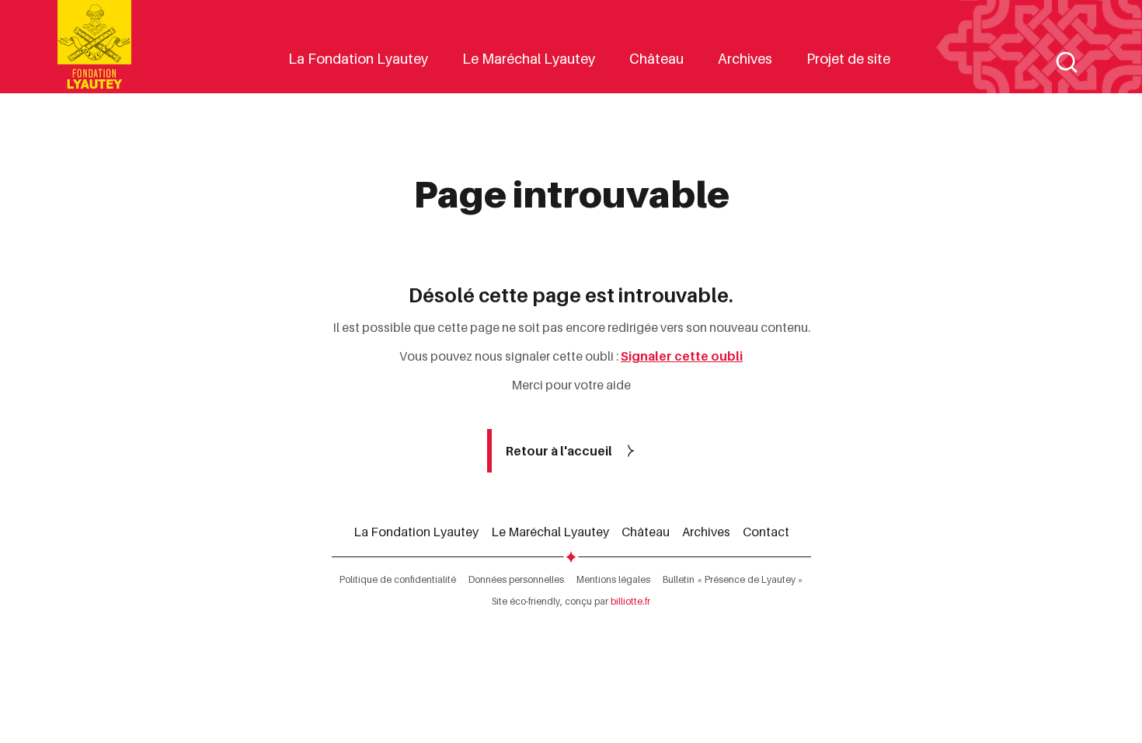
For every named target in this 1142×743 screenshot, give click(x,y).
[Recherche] (1066, 62)
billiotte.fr (630, 601)
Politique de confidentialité (397, 579)
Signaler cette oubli (682, 356)
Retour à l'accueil (559, 451)
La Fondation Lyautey (358, 59)
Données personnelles (516, 579)
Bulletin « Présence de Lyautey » (733, 579)
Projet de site (848, 59)
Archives (745, 59)
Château (656, 59)
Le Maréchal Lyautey (528, 59)
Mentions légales (613, 579)
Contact (766, 531)
